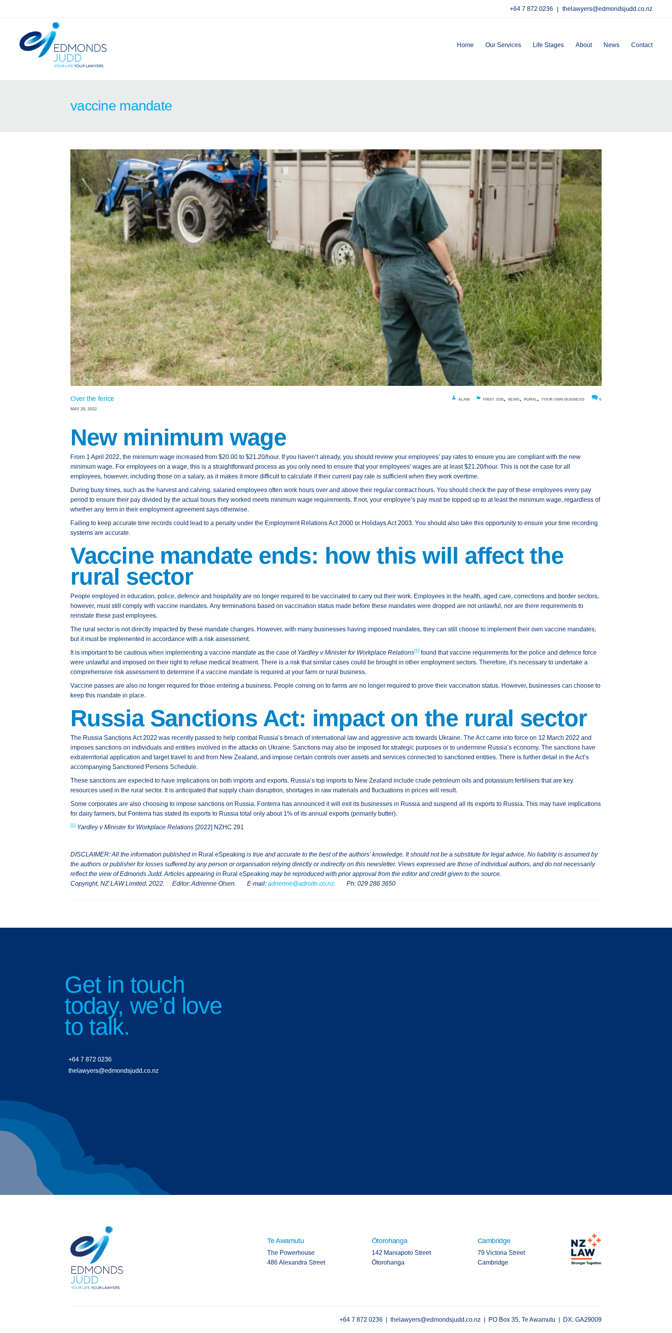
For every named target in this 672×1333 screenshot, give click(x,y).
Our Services (503, 45)
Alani (464, 399)
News (612, 45)
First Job (493, 399)
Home (465, 45)
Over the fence (92, 399)
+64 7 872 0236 (532, 8)
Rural (530, 399)
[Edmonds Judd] (63, 42)
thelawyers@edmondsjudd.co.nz (607, 8)
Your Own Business (562, 399)
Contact (642, 45)
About (584, 45)
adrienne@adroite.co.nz (301, 883)
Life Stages (548, 45)
